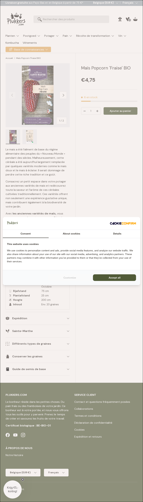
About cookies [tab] (71, 233)
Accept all (115, 277)
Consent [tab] (26, 233)
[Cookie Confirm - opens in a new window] (123, 223)
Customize (69, 277)
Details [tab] (117, 233)
